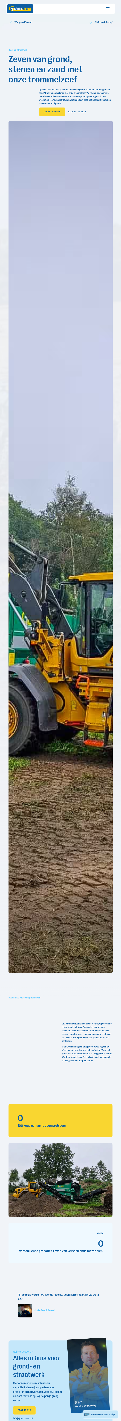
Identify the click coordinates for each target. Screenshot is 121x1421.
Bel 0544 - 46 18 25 (77, 111)
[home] (20, 8)
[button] (107, 9)
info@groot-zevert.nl (23, 1418)
